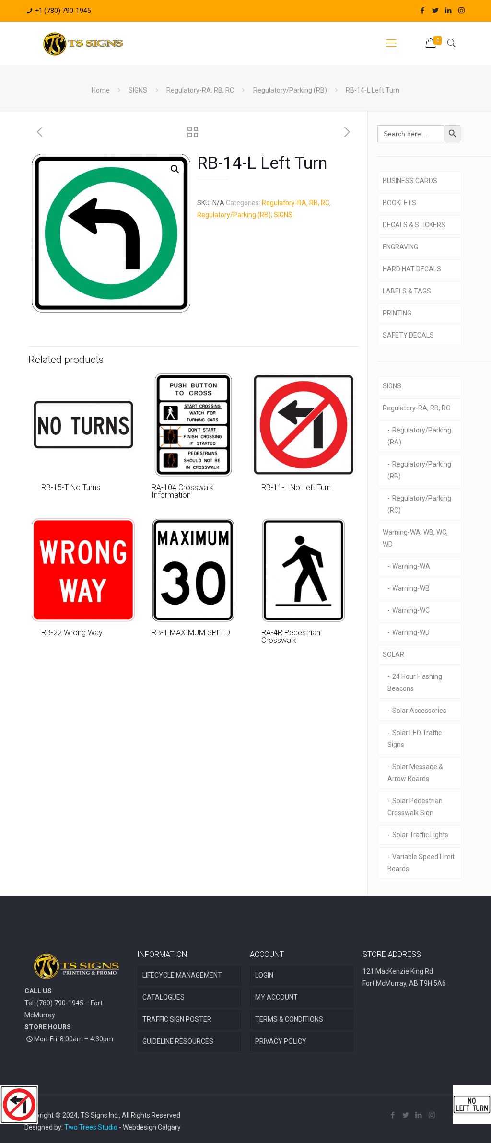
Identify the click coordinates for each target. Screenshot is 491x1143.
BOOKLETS (399, 203)
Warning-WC (411, 610)
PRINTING (397, 313)
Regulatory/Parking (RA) (419, 436)
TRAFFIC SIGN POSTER (176, 1019)
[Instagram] (461, 10)
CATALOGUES (163, 997)
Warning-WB (411, 588)
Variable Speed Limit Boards (421, 863)
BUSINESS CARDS (410, 181)
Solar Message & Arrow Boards (415, 772)
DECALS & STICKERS (414, 225)
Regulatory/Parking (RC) (419, 504)
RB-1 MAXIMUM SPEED (191, 632)
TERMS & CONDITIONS (289, 1019)
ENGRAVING (400, 247)
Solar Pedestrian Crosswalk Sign (415, 806)
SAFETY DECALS (408, 335)
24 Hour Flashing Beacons (414, 682)
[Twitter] (436, 10)
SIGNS (138, 90)
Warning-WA (411, 566)
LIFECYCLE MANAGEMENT (182, 975)
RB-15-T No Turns (70, 487)
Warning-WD (411, 632)
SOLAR (393, 654)
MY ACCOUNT (276, 997)
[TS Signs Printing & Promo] (83, 43)
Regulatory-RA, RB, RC (200, 90)
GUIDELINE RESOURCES (177, 1041)
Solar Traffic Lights (420, 835)
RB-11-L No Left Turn (296, 487)
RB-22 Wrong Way (72, 632)
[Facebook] (423, 10)
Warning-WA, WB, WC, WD (415, 538)
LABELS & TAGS (407, 291)
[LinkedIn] (449, 10)
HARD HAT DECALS (412, 269)
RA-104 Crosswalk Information (182, 491)
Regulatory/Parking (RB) (290, 90)
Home (101, 90)
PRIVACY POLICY (280, 1041)
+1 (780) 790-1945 (63, 10)
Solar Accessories (419, 710)
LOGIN (264, 975)
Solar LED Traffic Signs (414, 738)
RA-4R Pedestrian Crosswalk (290, 636)
